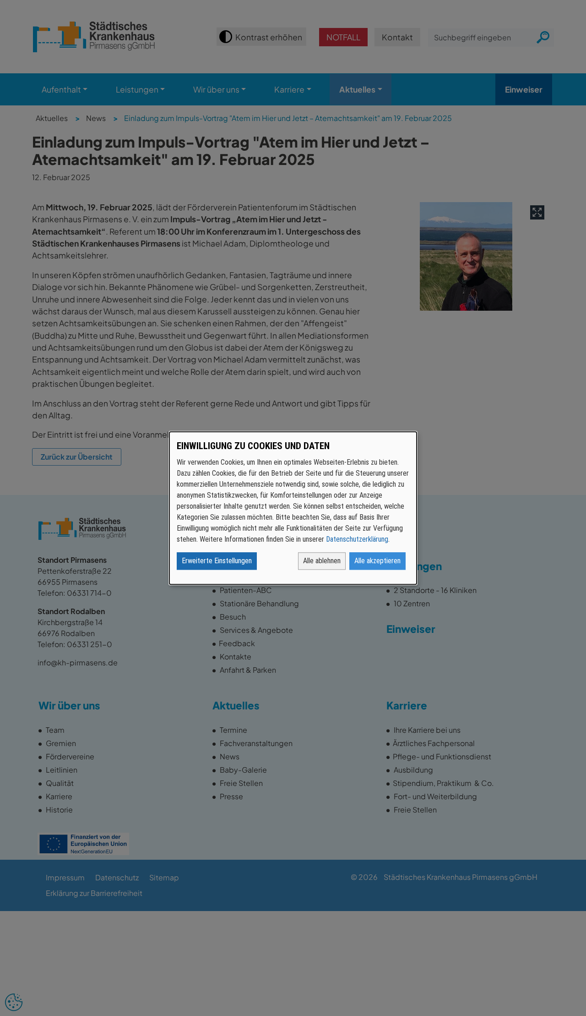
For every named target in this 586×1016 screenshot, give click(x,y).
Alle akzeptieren (377, 560)
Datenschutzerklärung (357, 539)
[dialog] (293, 508)
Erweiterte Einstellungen (217, 560)
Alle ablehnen (322, 560)
